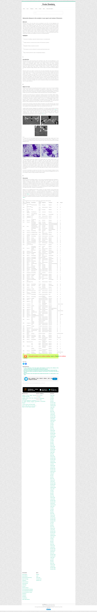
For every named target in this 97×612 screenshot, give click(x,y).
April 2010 (52, 561)
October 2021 (52, 418)
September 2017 (53, 471)
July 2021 (51, 423)
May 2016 (51, 493)
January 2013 (52, 529)
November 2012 (52, 532)
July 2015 (51, 507)
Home (24, 8)
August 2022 (52, 407)
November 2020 (52, 433)
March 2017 (52, 478)
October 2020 (52, 434)
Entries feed (38, 577)
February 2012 (52, 545)
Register (57, 356)
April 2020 (52, 443)
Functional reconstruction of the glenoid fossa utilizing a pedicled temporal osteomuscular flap (40, 370)
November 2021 (52, 417)
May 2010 (51, 560)
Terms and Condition (49, 8)
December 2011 (52, 548)
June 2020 (52, 440)
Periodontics (24, 596)
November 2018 (52, 459)
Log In (52, 356)
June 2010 (52, 558)
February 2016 (52, 497)
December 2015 (52, 500)
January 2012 (52, 547)
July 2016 (51, 490)
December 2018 (52, 458)
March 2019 (52, 455)
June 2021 (52, 424)
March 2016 (52, 496)
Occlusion (23, 586)
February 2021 (52, 430)
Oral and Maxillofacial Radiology (27, 590)
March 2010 (52, 563)
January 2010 (52, 566)
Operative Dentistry (25, 587)
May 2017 (51, 475)
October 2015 (52, 503)
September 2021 (53, 420)
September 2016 (53, 487)
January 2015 (52, 516)
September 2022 (53, 405)
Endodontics (24, 580)
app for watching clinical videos (48, 604)
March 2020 (52, 445)
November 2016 (52, 484)
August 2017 (52, 472)
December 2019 (52, 449)
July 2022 (51, 408)
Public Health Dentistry (26, 599)
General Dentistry (25, 583)
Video (44, 8)
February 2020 (52, 446)
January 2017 (52, 481)
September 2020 (53, 436)
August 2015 (52, 506)
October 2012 (52, 534)
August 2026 (52, 395)
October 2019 (52, 450)
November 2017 (52, 469)
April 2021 (52, 427)
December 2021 (52, 415)
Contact (40, 8)
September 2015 (53, 504)
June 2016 (52, 491)
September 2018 (53, 462)
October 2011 (52, 551)
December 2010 (52, 554)
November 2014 (52, 519)
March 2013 (52, 526)
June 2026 (52, 398)
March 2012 (52, 544)
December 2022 (52, 402)
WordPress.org (38, 580)
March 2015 (52, 513)
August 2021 (52, 421)
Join (55, 378)
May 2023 (51, 399)
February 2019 (52, 456)
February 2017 (52, 480)
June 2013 (52, 522)
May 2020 (51, 442)
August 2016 (52, 488)
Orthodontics (24, 593)
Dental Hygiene (24, 574)
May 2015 (51, 510)
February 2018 (52, 465)
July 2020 (51, 439)
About (36, 8)
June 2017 (52, 474)
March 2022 (52, 411)
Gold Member (42, 398)
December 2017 (52, 468)
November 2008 (52, 569)
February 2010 (52, 564)
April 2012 (52, 542)
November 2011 (52, 550)
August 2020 (52, 437)
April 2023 (52, 401)
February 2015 (52, 515)
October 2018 (52, 461)
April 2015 (52, 512)
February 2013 (52, 528)
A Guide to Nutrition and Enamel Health (28, 404)
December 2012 (52, 531)
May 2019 (51, 453)
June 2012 (52, 539)
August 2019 (52, 452)
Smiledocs (38, 401)
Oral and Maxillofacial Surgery (27, 592)
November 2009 (52, 567)
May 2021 (51, 426)
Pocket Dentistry (48, 4)
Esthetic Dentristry (25, 581)
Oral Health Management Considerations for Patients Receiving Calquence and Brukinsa (29, 401)
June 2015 (52, 509)
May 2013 (51, 523)
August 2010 (52, 557)
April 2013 (52, 525)
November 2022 (52, 404)
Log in (27, 8)
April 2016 (52, 494)
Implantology (24, 584)
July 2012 (51, 538)
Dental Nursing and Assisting (27, 577)
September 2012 (53, 535)
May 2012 (51, 541)
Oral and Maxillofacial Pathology (27, 589)
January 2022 (52, 414)
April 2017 (52, 477)
